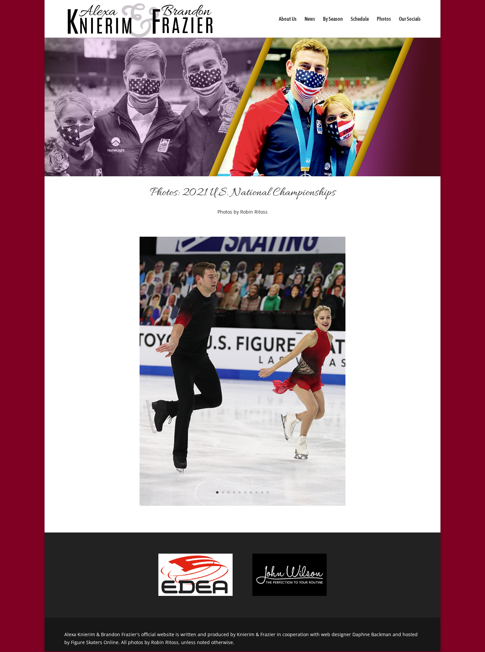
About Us (288, 19)
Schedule (360, 19)
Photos (384, 19)
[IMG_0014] (242, 504)
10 (268, 492)
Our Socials (410, 19)
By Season (333, 19)
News (310, 19)
